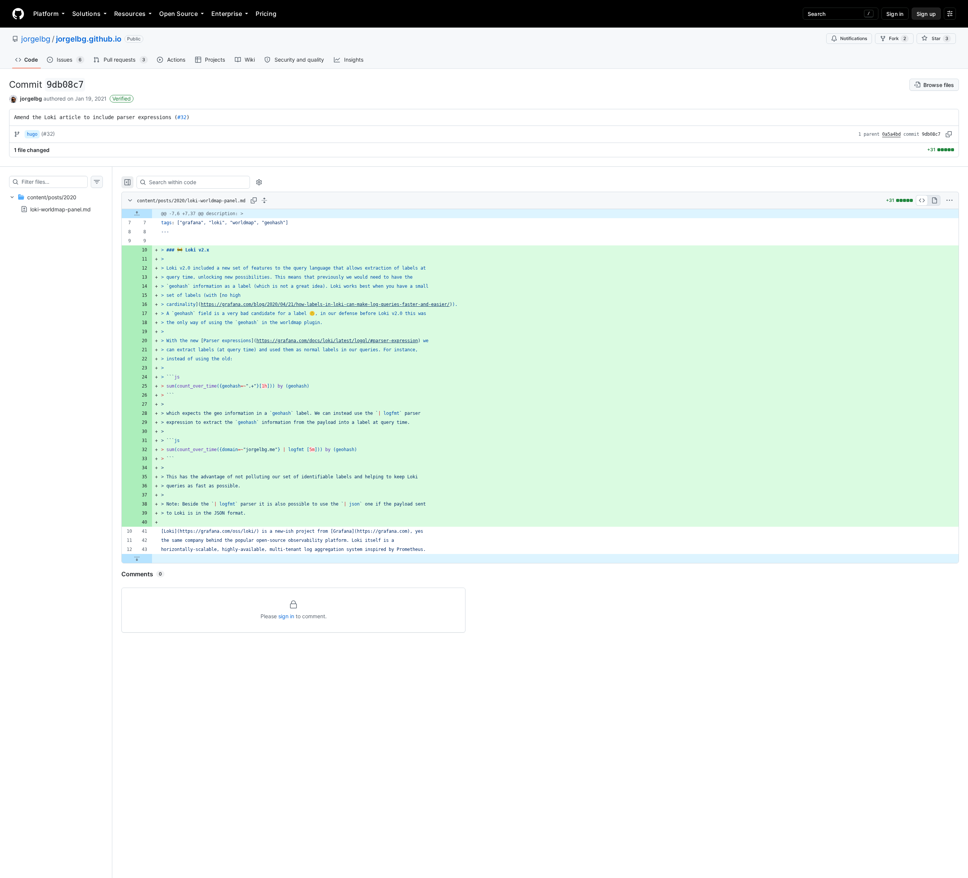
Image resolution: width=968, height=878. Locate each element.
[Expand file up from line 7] (137, 213)
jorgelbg (35, 38)
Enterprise (226, 13)
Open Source (178, 13)
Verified (121, 98)
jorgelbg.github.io (88, 38)
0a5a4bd (891, 134)
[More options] (949, 200)
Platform (46, 13)
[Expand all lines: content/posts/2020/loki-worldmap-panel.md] (264, 200)
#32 (181, 117)
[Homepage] (18, 14)
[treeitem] (56, 203)
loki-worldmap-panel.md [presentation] (60, 209)
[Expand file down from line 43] (137, 558)
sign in (286, 616)
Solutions (86, 13)
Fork (897, 38)
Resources (130, 13)
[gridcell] (540, 213)
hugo (32, 134)
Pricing (266, 13)
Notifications (853, 38)
